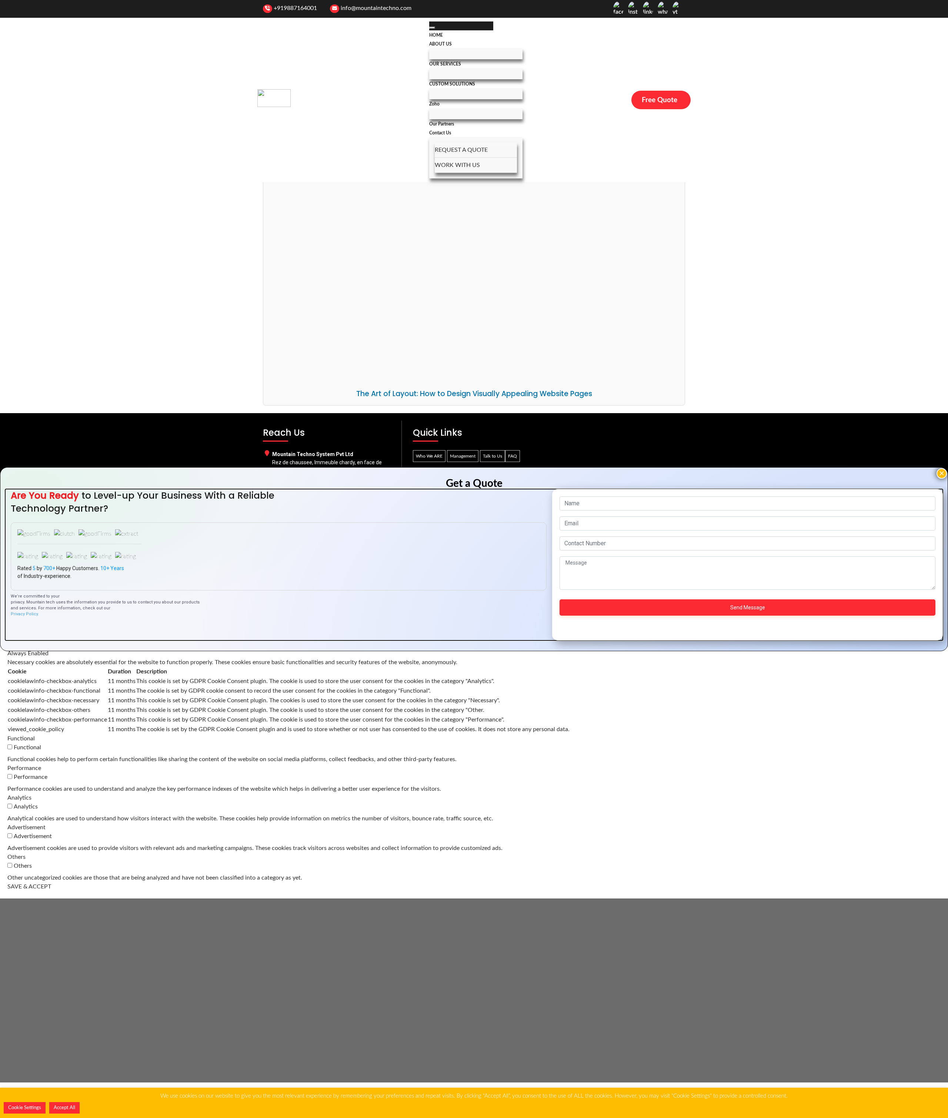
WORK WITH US (457, 165)
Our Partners (441, 124)
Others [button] (16, 857)
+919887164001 (295, 8)
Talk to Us (492, 456)
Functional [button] (21, 739)
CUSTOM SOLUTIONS (452, 84)
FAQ (512, 456)
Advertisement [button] (26, 827)
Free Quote (659, 100)
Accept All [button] (64, 1107)
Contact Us (440, 133)
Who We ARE (429, 456)
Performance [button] (24, 768)
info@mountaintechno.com (376, 8)
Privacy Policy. (25, 614)
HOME (436, 35)
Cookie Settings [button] (24, 1107)
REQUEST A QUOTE (461, 150)
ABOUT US (440, 44)
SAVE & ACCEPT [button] (29, 887)
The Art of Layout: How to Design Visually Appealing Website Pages (474, 394)
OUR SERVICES (445, 64)
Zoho (434, 104)
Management (462, 456)
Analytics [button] (19, 798)
